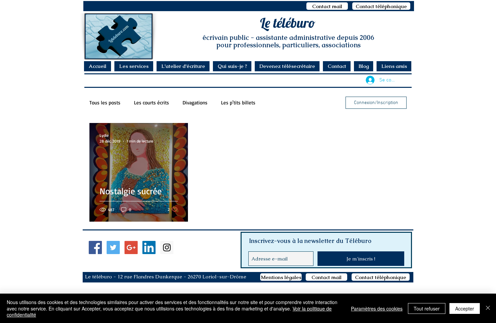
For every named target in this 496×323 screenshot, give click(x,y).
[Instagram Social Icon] (166, 247)
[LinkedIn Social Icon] (149, 247)
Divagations (195, 103)
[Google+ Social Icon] (131, 247)
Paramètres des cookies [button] (377, 308)
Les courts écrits (151, 103)
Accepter (464, 308)
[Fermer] (488, 308)
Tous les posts (104, 103)
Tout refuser (427, 308)
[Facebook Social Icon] (95, 247)
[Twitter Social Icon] (113, 247)
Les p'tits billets (238, 103)
